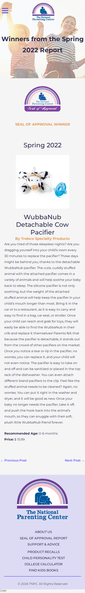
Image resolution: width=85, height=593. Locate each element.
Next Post (75, 460)
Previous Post (13, 460)
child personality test (43, 558)
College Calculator (44, 564)
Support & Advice (43, 544)
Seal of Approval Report (43, 538)
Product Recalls (43, 552)
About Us (43, 532)
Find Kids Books (43, 570)
